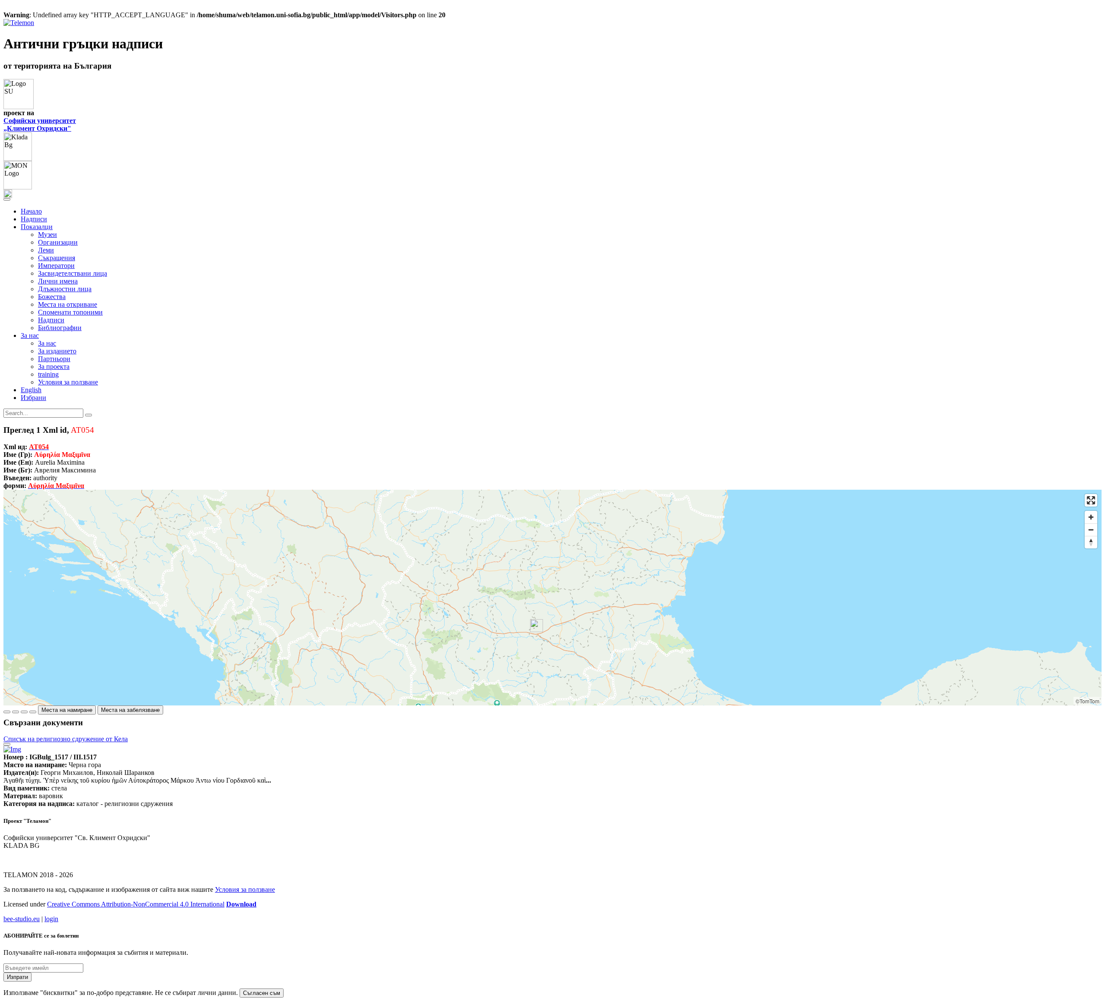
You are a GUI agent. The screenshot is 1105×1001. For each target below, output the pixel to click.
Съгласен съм (261, 993)
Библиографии (60, 327)
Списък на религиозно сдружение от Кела (65, 739)
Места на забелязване (130, 710)
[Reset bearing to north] (1091, 542)
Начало (31, 211)
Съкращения (56, 257)
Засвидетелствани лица (72, 273)
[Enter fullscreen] (1091, 500)
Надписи (34, 219)
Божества (52, 296)
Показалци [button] (37, 226)
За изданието (57, 351)
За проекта (53, 366)
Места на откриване (67, 304)
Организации (58, 242)
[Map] (552, 597)
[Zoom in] (1091, 517)
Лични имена (58, 281)
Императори (56, 265)
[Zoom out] (1091, 529)
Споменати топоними (70, 312)
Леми (46, 250)
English (31, 389)
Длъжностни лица (65, 289)
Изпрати (17, 977)
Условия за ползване (68, 382)
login (51, 918)
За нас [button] (30, 335)
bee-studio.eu (21, 918)
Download (241, 904)
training (48, 374)
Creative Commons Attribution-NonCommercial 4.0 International (135, 904)
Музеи (47, 234)
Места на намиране (66, 710)
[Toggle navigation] (6, 199)
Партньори (54, 358)
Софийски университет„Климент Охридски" (39, 124)
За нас (47, 343)
